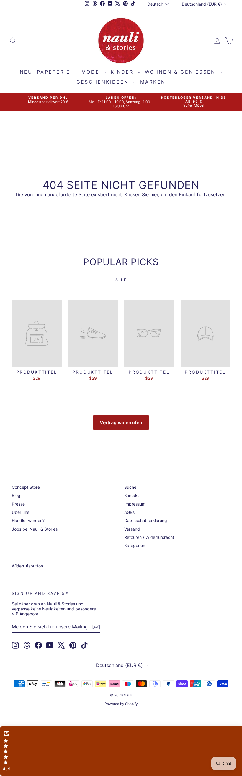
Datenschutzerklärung (145, 520)
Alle (121, 280)
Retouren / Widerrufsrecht (149, 537)
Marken (153, 82)
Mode (91, 72)
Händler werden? (28, 520)
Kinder (123, 72)
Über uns (20, 512)
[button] (121, 751)
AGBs (129, 512)
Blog (16, 495)
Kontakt (131, 495)
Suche (130, 487)
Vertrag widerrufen (121, 422)
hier (154, 194)
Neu (26, 72)
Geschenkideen (103, 82)
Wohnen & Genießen (181, 72)
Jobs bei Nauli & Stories (35, 528)
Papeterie (55, 72)
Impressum (134, 503)
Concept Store (26, 487)
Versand (132, 528)
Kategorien (134, 545)
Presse (18, 503)
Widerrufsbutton (27, 565)
